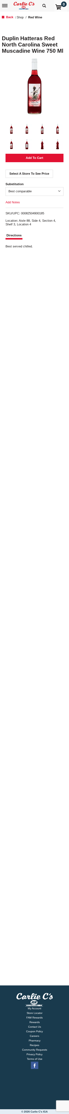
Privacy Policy (34, 1054)
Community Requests (34, 1049)
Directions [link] (14, 235)
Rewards (34, 1022)
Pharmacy (34, 1040)
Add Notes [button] (13, 202)
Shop (20, 17)
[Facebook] (34, 1065)
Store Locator (35, 1013)
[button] (11, 129)
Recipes (34, 1045)
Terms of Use (34, 1058)
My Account (34, 1008)
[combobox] (34, 191)
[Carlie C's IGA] (24, 4)
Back (9, 17)
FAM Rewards (34, 1017)
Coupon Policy (34, 1031)
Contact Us (34, 1026)
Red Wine (35, 17)
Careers (34, 1035)
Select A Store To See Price (29, 173)
